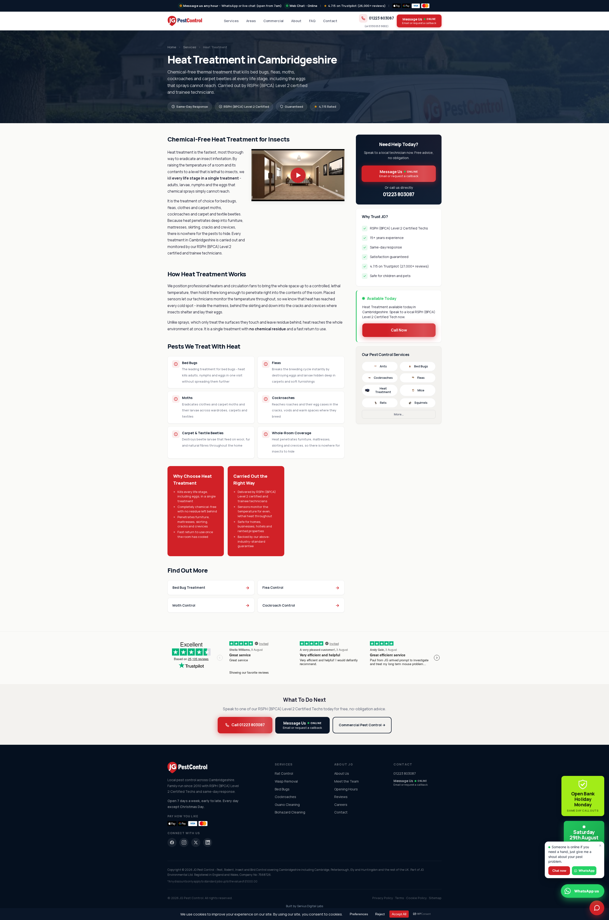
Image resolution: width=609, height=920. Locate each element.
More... (399, 414)
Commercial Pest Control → (362, 725)
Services (231, 21)
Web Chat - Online (303, 6)
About (296, 21)
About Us (341, 773)
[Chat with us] (596, 908)
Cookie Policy (416, 898)
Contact (330, 21)
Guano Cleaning (287, 804)
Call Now (399, 330)
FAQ (312, 21)
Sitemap (435, 898)
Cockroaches (383, 378)
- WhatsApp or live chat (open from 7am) (232, 6)
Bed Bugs (421, 366)
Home (171, 47)
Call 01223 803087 (248, 724)
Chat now (559, 870)
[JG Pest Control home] (184, 21)
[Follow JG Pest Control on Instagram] (183, 842)
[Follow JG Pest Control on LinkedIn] (207, 842)
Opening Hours (346, 789)
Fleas (421, 378)
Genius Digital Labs (310, 906)
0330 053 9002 (377, 26)
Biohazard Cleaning (290, 812)
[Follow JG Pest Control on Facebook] (172, 842)
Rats (383, 403)
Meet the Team (346, 781)
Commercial (273, 21)
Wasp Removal (286, 781)
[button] (297, 175)
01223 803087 (381, 18)
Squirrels (420, 403)
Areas (251, 21)
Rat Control (284, 773)
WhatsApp (586, 870)
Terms (399, 898)
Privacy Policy (382, 898)
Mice (420, 390)
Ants (383, 366)
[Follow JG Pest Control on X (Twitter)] (195, 842)
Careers (340, 804)
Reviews (341, 796)
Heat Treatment (383, 390)
